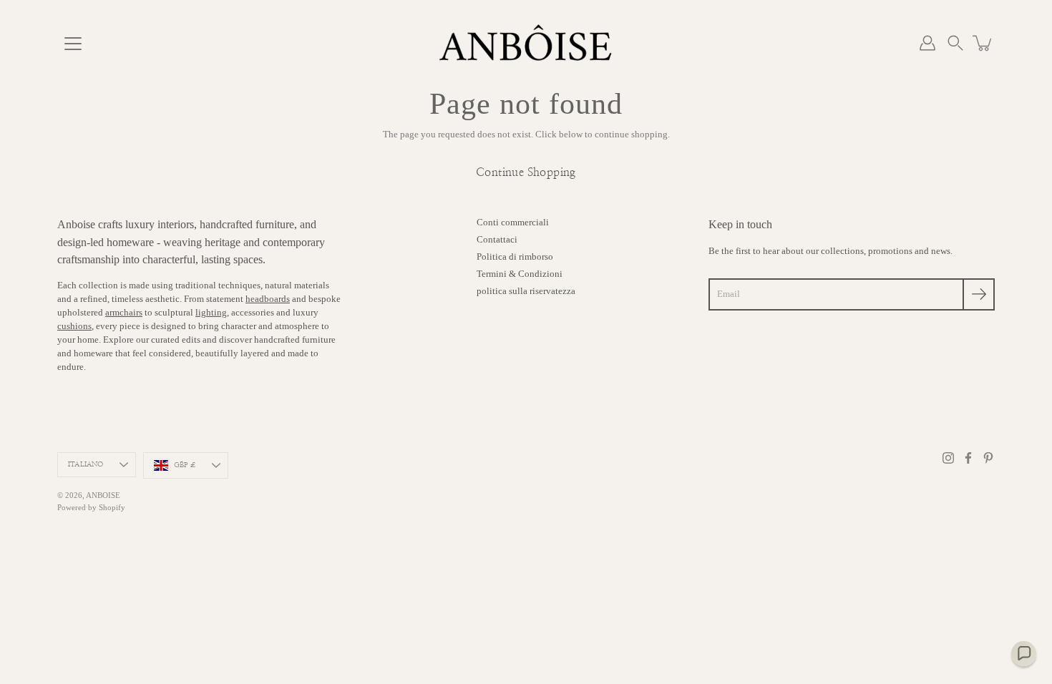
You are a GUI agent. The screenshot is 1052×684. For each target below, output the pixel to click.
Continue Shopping (526, 172)
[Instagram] (948, 458)
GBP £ (185, 465)
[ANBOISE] (526, 43)
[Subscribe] (979, 294)
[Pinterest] (988, 458)
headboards (267, 299)
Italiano (86, 464)
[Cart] (983, 42)
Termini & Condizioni (519, 274)
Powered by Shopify (91, 507)
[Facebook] (968, 458)
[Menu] (73, 44)
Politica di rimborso (515, 257)
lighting (211, 313)
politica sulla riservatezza (526, 291)
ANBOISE (103, 495)
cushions (74, 326)
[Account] (927, 42)
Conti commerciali (513, 223)
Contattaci (497, 240)
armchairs (123, 313)
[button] (955, 43)
